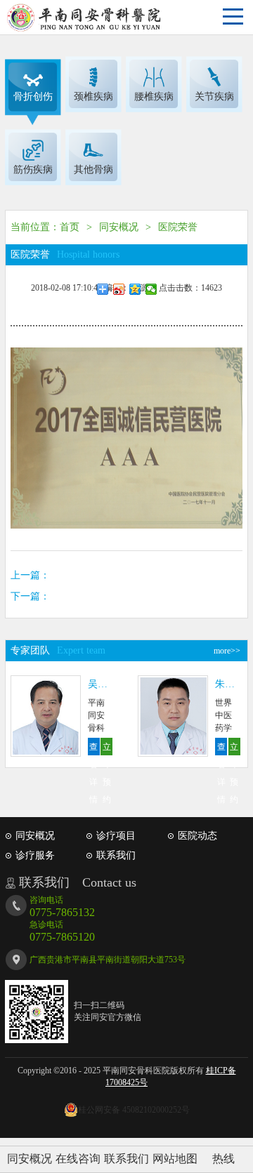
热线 (223, 1159)
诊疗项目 (116, 835)
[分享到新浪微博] (119, 289)
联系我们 (126, 1159)
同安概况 (29, 1159)
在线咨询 (78, 1159)
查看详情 (93, 748)
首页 (69, 227)
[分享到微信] (151, 289)
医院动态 (197, 835)
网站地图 (175, 1159)
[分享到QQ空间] (135, 289)
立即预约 (107, 748)
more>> (227, 651)
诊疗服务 (35, 855)
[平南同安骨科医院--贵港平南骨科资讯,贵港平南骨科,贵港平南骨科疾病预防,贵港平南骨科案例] (84, 18)
